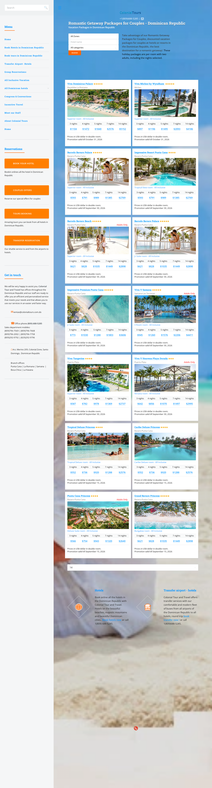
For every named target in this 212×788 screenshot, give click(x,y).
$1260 (151, 335)
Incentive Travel (14, 104)
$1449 (109, 266)
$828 (84, 266)
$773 (72, 335)
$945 (140, 335)
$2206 (177, 335)
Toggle (60, 7)
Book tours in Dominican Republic (23, 55)
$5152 (122, 128)
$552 (73, 472)
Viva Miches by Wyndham (149, 83)
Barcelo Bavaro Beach (79, 221)
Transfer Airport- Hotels (18, 63)
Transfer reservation (27, 240)
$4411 (189, 335)
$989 (96, 197)
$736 (84, 472)
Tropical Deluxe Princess (81, 427)
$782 (84, 403)
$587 (73, 403)
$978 (96, 403)
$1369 (108, 403)
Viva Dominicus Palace (80, 83)
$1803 (109, 335)
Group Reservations (15, 72)
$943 (96, 541)
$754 (84, 541)
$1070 (163, 403)
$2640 (122, 541)
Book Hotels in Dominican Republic (24, 47)
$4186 (189, 128)
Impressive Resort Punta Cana (151, 152)
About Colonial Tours (16, 120)
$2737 (122, 403)
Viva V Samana (143, 289)
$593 (73, 197)
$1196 (151, 128)
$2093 (177, 128)
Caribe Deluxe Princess (147, 427)
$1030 (84, 335)
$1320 (108, 541)
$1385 (108, 197)
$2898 (122, 266)
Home (8, 39)
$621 (73, 266)
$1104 (73, 128)
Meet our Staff (13, 112)
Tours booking (23, 213)
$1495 (164, 128)
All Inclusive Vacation (17, 80)
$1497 (176, 403)
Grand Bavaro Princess (147, 495)
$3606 (122, 335)
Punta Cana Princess (78, 495)
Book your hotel (24, 163)
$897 (140, 128)
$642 (140, 403)
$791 (84, 197)
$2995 (189, 403)
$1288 (97, 335)
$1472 (85, 128)
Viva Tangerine (75, 358)
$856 (151, 403)
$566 (73, 541)
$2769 (122, 197)
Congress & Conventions (18, 96)
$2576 (110, 128)
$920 (96, 472)
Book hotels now (112, 619)
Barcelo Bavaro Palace (79, 152)
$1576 (164, 335)
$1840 (98, 128)
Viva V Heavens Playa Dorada (151, 358)
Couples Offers (23, 190)
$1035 (96, 266)
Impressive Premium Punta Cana (85, 289)
